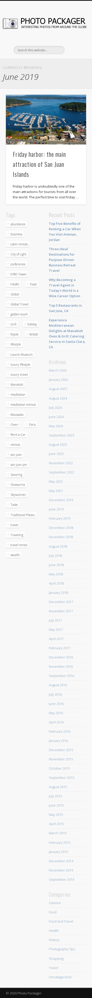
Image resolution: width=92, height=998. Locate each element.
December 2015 (61, 750)
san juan (16, 454)
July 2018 (55, 555)
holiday (32, 324)
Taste (14, 504)
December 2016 (61, 657)
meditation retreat (23, 404)
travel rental (18, 545)
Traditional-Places (22, 515)
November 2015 (61, 759)
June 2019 (56, 509)
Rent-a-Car (18, 434)
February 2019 (59, 518)
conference (18, 264)
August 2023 (58, 444)
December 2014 (61, 861)
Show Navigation (74, 46)
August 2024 (58, 398)
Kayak (14, 334)
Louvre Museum (21, 354)
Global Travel (19, 304)
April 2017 (56, 638)
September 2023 (61, 435)
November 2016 (61, 666)
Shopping (56, 958)
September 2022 (61, 472)
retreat (15, 444)
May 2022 (56, 481)
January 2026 (58, 379)
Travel (53, 967)
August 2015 (58, 786)
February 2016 (59, 731)
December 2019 (61, 500)
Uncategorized (60, 977)
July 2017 (55, 620)
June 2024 (56, 416)
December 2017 (61, 601)
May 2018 (56, 574)
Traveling (16, 535)
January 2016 (58, 740)
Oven (14, 424)
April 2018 (56, 583)
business (16, 234)
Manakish (16, 384)
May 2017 (56, 629)
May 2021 (56, 490)
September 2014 (61, 879)
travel (14, 525)
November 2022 (61, 463)
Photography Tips (62, 949)
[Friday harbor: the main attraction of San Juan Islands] (46, 119)
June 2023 (56, 453)
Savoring (16, 474)
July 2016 (55, 694)
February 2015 (59, 842)
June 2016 (56, 703)
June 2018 (56, 565)
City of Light (18, 254)
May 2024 (56, 426)
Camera (55, 902)
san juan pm (18, 464)
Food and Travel (61, 921)
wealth (15, 555)
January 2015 (58, 851)
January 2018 (58, 592)
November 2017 (61, 611)
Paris (32, 424)
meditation (17, 394)
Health (54, 930)
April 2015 (56, 823)
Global (14, 294)
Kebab (33, 334)
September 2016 (61, 675)
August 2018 (58, 546)
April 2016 (56, 722)
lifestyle (15, 344)
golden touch (19, 314)
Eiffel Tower (18, 274)
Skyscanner (18, 494)
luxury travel (19, 374)
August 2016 (58, 685)
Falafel (14, 284)
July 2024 (55, 407)
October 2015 (59, 768)
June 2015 (56, 805)
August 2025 (58, 388)
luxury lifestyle (20, 364)
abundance (18, 224)
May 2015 (56, 814)
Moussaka (17, 414)
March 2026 (57, 370)
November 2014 (61, 870)
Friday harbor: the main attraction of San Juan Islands (39, 164)
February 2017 (59, 648)
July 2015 (55, 796)
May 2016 (56, 713)
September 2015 (61, 777)
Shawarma (17, 484)
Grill (13, 324)
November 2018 (61, 537)
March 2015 (57, 833)
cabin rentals (19, 244)
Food (33, 284)
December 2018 (61, 527)
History (54, 939)
